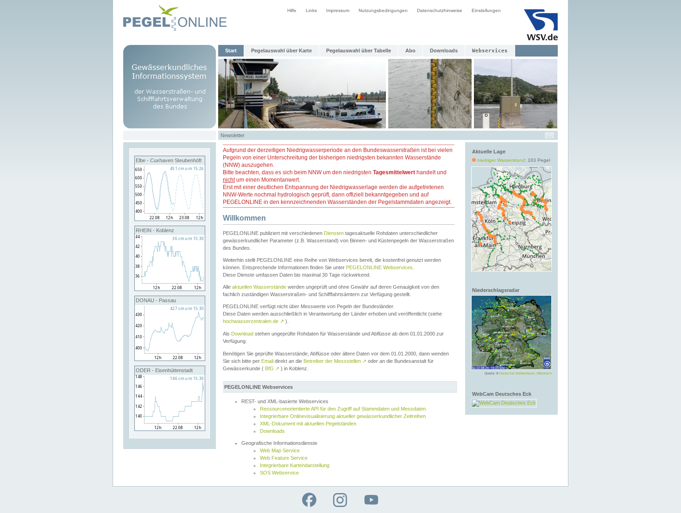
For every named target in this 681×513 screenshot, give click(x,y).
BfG (272, 368)
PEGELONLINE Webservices (379, 267)
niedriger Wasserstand (501, 160)
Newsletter (233, 135)
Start (231, 50)
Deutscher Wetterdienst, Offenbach (525, 373)
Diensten (334, 233)
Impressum (337, 10)
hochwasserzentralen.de (253, 321)
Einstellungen (486, 10)
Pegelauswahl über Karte (281, 50)
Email (267, 361)
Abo (410, 50)
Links (311, 10)
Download (242, 333)
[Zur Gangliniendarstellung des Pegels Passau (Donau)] (170, 358)
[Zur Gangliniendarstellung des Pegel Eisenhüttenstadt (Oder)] (170, 428)
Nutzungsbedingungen (383, 10)
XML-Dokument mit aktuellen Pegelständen (308, 423)
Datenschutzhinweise (439, 10)
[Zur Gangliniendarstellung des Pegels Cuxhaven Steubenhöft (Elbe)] (170, 219)
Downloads (444, 50)
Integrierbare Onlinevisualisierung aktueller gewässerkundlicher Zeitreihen (343, 416)
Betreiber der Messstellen (334, 361)
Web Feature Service (284, 458)
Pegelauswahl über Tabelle (358, 50)
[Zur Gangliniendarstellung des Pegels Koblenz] (170, 288)
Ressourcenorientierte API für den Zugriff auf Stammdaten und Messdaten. (343, 409)
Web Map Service (280, 450)
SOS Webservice (279, 472)
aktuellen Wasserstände (259, 287)
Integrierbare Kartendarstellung (294, 465)
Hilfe (291, 10)
